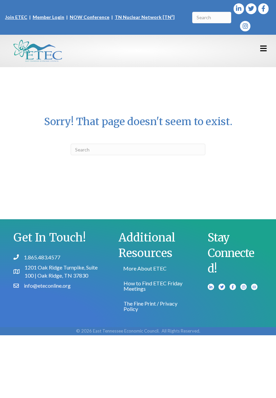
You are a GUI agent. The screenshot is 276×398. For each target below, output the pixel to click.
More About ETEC (145, 268)
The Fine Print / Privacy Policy (150, 306)
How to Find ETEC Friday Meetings (153, 286)
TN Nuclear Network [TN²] (145, 17)
